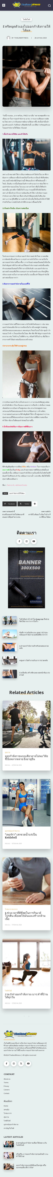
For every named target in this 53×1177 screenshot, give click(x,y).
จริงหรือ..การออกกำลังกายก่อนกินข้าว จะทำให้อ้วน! (32, 1155)
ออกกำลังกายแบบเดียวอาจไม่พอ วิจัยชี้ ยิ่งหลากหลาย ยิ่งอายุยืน (26, 757)
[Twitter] (21, 1063)
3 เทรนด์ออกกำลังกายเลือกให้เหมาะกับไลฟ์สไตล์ (31, 1144)
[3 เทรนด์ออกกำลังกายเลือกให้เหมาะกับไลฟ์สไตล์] (9, 1144)
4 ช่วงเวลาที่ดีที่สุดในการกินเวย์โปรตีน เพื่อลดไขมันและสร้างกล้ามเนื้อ (25, 915)
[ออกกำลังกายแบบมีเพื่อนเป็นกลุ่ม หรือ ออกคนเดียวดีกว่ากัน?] (9, 1166)
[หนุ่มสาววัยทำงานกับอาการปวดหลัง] (9, 660)
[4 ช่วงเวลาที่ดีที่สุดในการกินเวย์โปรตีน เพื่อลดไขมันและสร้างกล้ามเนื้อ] (26, 881)
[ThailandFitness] (9, 38)
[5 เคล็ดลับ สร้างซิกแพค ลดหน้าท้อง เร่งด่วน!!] (9, 674)
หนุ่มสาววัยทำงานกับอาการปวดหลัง (33, 660)
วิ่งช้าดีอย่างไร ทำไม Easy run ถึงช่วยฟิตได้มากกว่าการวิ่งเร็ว (34, 620)
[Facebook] (19, 541)
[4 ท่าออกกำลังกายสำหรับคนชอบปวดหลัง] (9, 647)
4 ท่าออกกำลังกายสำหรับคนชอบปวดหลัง (34, 647)
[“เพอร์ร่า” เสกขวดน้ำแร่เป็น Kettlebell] (26, 803)
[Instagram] (26, 541)
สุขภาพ (7, 752)
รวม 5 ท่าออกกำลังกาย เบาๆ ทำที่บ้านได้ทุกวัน (26, 995)
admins (7, 765)
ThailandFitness (21, 38)
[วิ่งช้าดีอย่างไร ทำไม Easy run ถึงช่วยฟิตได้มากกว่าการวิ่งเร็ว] (9, 620)
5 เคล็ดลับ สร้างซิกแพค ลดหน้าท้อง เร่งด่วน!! (34, 673)
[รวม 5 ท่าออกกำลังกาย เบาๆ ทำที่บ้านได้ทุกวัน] (26, 962)
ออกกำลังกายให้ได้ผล (16, 493)
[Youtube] (34, 541)
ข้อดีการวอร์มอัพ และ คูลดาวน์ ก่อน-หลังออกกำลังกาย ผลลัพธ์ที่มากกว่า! (33, 633)
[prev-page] (24, 1016)
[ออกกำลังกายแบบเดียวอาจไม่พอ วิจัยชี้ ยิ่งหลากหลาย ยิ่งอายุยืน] (26, 724)
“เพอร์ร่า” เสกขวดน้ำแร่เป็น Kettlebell (21, 836)
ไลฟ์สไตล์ (26, 19)
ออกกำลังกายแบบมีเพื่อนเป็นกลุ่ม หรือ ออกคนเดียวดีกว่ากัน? (31, 1166)
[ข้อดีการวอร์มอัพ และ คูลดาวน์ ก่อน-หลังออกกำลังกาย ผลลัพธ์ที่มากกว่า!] (9, 634)
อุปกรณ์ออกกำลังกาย (12, 831)
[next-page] (28, 1016)
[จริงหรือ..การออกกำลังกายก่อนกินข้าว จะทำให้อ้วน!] (9, 1155)
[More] (34, 503)
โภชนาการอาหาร (11, 909)
